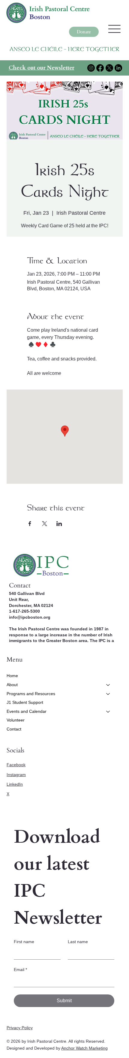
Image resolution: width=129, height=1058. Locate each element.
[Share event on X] (44, 523)
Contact (14, 729)
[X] (109, 68)
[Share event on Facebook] (30, 523)
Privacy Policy (20, 1027)
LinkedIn (15, 784)
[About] (108, 684)
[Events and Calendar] (108, 711)
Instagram (16, 774)
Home (12, 675)
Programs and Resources (31, 693)
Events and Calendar (26, 711)
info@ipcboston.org (29, 617)
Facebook (16, 764)
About (12, 684)
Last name (78, 941)
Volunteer (16, 720)
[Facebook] (100, 68)
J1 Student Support (25, 702)
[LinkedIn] (118, 68)
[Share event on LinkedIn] (59, 523)
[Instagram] (91, 68)
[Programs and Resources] (108, 693)
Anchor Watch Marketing (84, 1048)
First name (24, 941)
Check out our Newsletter (41, 68)
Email (20, 969)
